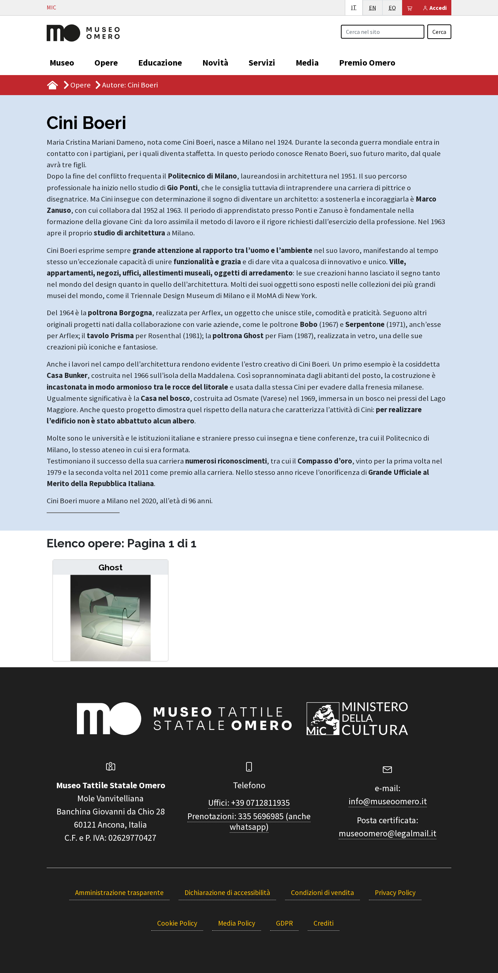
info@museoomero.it (388, 801)
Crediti (324, 923)
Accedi (437, 7)
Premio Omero (367, 62)
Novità (215, 62)
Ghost (110, 567)
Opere (106, 62)
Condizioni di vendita (322, 892)
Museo (62, 62)
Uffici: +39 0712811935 (249, 802)
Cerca (439, 31)
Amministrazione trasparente (119, 892)
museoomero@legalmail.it (387, 833)
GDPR (284, 923)
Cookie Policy (177, 923)
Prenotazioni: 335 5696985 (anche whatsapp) (249, 821)
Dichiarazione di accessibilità (227, 892)
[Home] (83, 32)
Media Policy (236, 923)
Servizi (262, 62)
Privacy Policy (395, 892)
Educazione (160, 62)
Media (307, 62)
